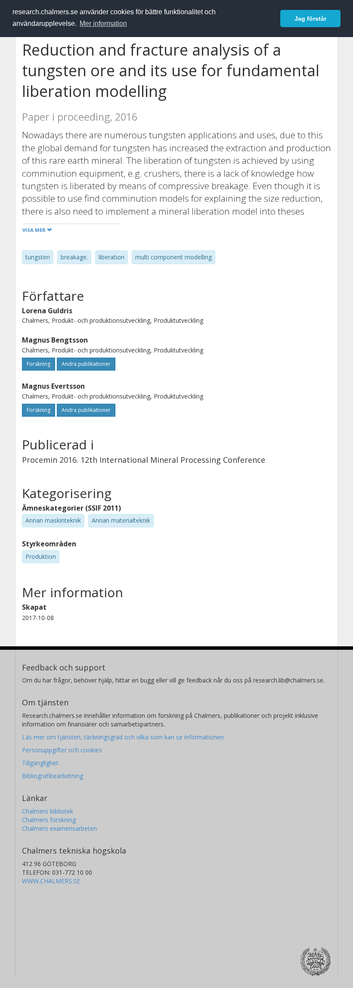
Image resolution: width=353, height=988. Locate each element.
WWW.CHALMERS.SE (51, 881)
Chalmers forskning (49, 820)
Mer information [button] (103, 23)
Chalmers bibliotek (47, 811)
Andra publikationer (86, 364)
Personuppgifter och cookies (62, 750)
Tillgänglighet (40, 763)
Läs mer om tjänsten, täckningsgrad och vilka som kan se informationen (123, 737)
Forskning (38, 364)
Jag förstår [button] (310, 18)
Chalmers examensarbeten (59, 828)
